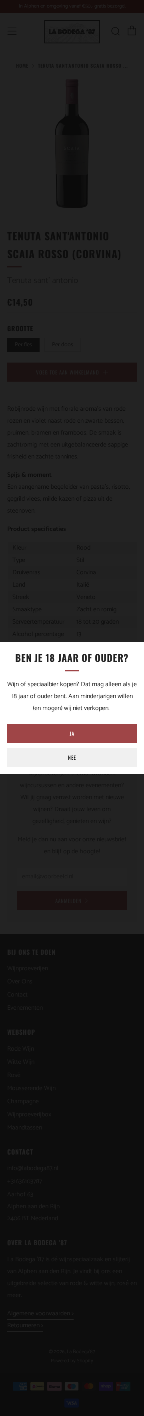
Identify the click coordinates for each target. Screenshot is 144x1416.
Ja (72, 733)
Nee (72, 757)
